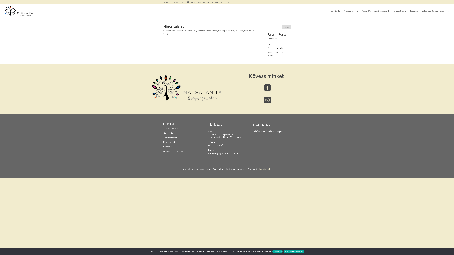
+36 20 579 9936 (178, 2)
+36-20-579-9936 (215, 145)
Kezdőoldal (335, 11)
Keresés (286, 27)
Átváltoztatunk (381, 11)
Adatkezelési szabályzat (433, 11)
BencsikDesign (265, 169)
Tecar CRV (366, 11)
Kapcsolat (414, 11)
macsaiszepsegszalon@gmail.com (223, 153)
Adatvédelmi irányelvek (294, 251)
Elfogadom (277, 251)
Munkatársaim (399, 11)
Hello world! (272, 38)
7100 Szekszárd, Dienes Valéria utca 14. (226, 137)
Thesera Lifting (350, 11)
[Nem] (451, 251)
